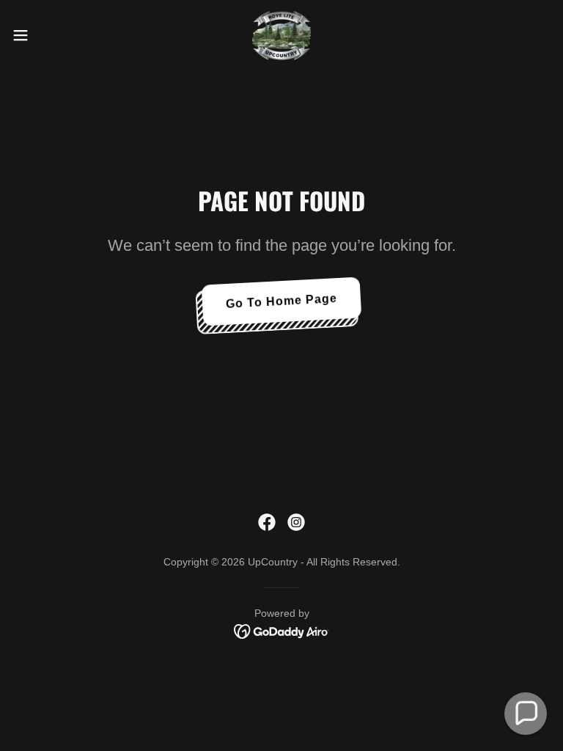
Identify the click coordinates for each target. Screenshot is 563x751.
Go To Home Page (282, 301)
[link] (281, 35)
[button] (47, 35)
